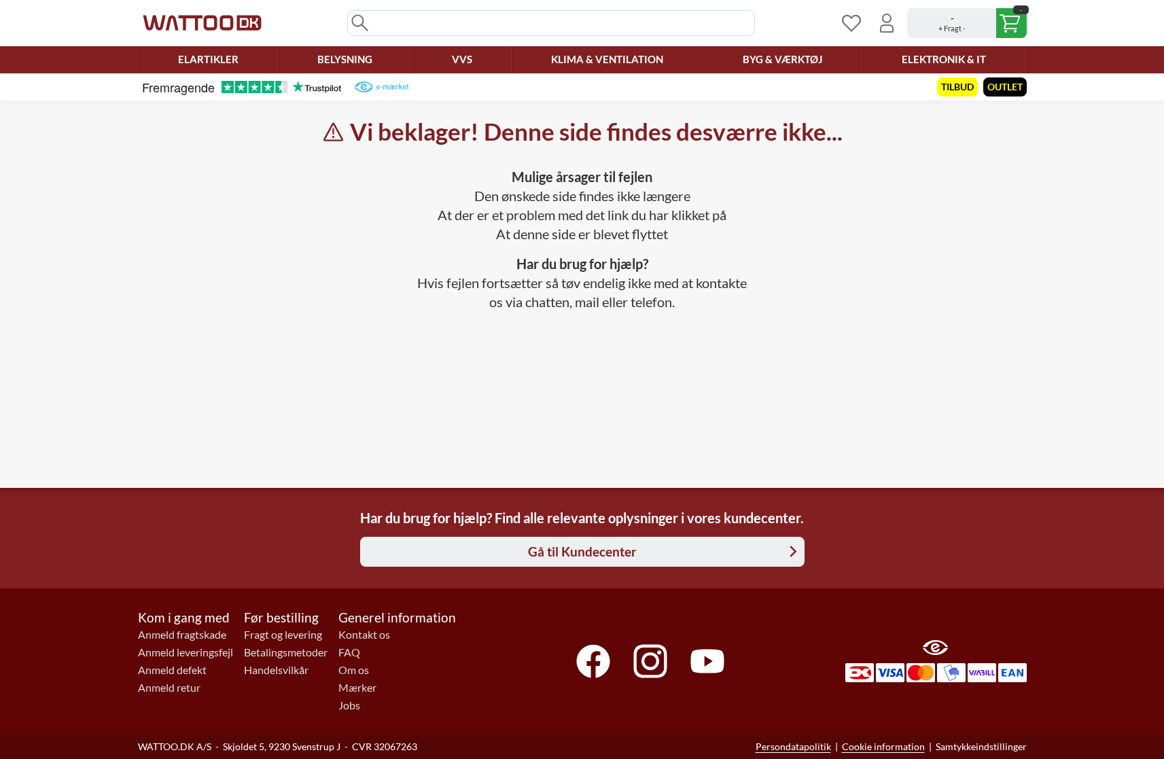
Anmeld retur (169, 688)
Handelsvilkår (276, 670)
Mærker (357, 688)
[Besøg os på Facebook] (593, 661)
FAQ (349, 652)
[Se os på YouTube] (707, 661)
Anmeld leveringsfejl (185, 652)
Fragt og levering (283, 635)
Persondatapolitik (793, 746)
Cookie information (883, 746)
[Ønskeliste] (851, 23)
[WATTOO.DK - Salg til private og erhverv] (202, 23)
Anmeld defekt (172, 670)
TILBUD (957, 86)
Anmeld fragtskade (182, 635)
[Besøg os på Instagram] (650, 661)
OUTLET (1005, 86)
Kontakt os (364, 635)
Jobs (349, 705)
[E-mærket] (381, 87)
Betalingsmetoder (286, 652)
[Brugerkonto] (887, 23)
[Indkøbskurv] (967, 23)
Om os (353, 670)
